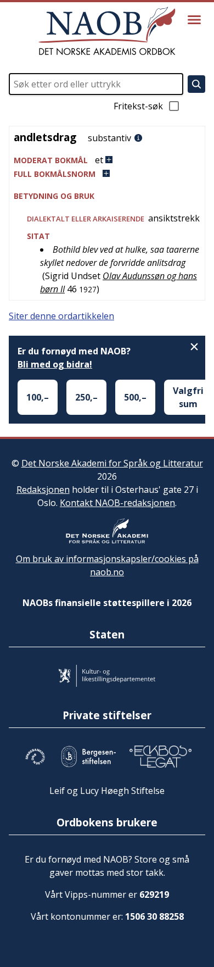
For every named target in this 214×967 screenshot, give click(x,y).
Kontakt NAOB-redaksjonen (117, 503)
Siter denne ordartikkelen (61, 316)
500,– (135, 397)
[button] (107, 160)
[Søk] (196, 84)
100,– (37, 397)
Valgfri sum (188, 397)
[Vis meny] (194, 19)
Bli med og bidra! (55, 364)
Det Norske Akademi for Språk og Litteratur (112, 463)
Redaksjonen (43, 490)
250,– (86, 397)
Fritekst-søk (138, 106)
